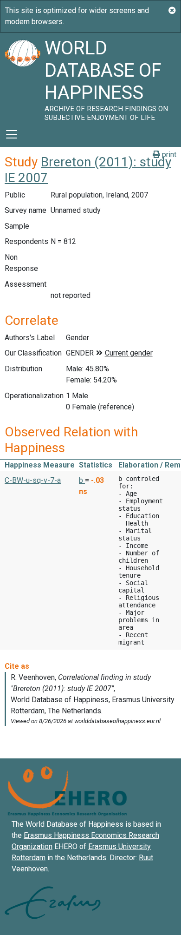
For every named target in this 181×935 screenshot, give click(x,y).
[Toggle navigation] (12, 134)
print (168, 154)
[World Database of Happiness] (22, 77)
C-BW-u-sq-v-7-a (33, 480)
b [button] (82, 480)
